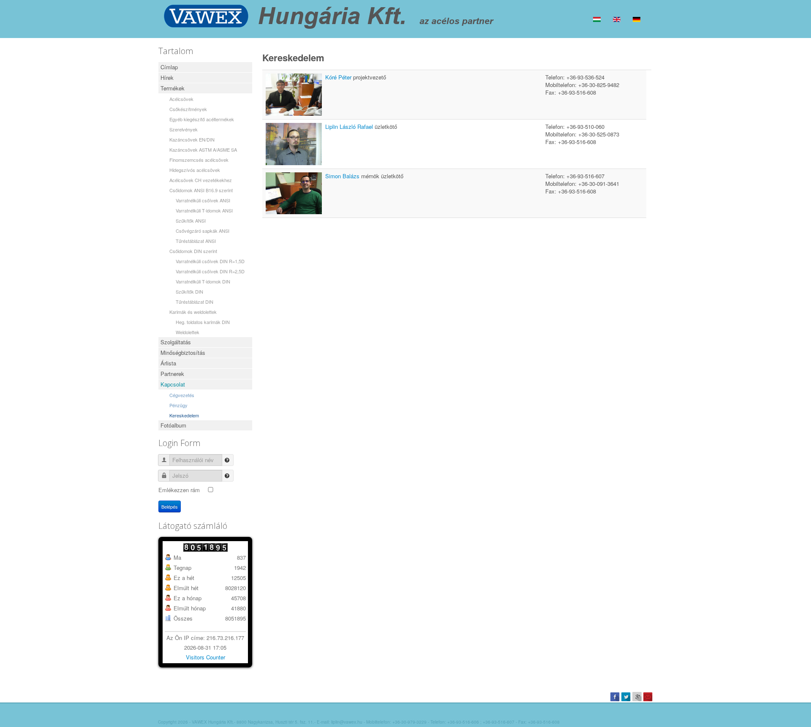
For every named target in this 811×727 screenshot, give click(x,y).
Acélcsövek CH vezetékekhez (200, 180)
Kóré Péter (339, 77)
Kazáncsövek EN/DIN (192, 139)
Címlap (169, 67)
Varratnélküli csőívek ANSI (203, 200)
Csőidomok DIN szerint (193, 251)
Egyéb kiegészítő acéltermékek (201, 119)
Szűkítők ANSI (191, 220)
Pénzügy (178, 405)
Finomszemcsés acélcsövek (199, 159)
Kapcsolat (173, 384)
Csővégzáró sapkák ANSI (202, 230)
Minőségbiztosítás (183, 353)
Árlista (168, 363)
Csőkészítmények (188, 109)
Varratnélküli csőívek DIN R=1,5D (210, 261)
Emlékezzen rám (179, 490)
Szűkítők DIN (189, 291)
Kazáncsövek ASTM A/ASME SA (203, 149)
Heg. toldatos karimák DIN (203, 322)
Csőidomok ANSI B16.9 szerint (201, 190)
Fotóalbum (173, 425)
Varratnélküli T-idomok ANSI (204, 210)
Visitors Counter (205, 657)
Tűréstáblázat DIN (194, 301)
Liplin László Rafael (350, 127)
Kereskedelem (184, 415)
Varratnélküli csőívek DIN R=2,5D (210, 271)
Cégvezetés (181, 395)
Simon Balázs (343, 176)
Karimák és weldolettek (193, 311)
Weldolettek (187, 332)
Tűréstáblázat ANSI (196, 240)
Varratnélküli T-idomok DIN (203, 281)
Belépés (169, 506)
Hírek (167, 78)
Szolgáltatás (176, 342)
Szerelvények (183, 129)
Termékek (173, 88)
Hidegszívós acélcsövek (194, 169)
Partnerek (172, 374)
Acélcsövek (181, 98)
